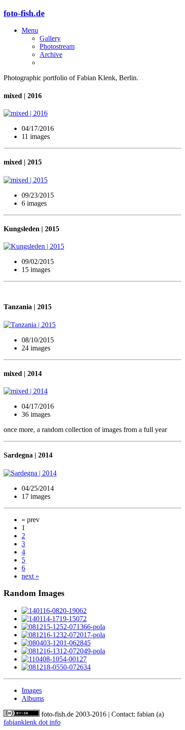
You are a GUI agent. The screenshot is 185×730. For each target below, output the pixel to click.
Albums (33, 698)
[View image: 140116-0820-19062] (54, 610)
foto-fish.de (24, 13)
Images (32, 690)
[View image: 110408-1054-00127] (54, 659)
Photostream (57, 46)
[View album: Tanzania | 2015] (92, 325)
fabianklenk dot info (32, 722)
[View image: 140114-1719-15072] (54, 618)
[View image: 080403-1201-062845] (56, 643)
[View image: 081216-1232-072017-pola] (63, 635)
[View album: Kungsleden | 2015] (92, 246)
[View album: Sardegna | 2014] (92, 473)
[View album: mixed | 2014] (92, 391)
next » (30, 576)
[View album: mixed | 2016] (92, 113)
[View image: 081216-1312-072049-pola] (63, 651)
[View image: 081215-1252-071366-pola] (63, 627)
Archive (51, 54)
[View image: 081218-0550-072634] (56, 667)
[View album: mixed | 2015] (92, 180)
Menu (30, 30)
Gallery (50, 38)
